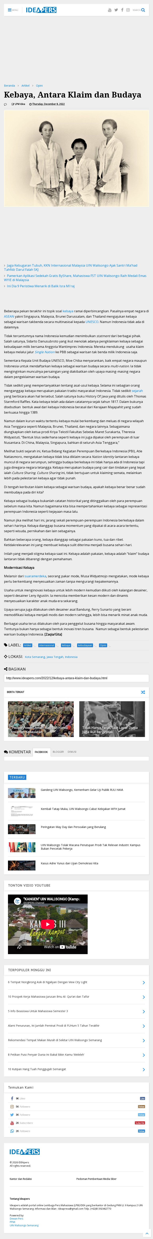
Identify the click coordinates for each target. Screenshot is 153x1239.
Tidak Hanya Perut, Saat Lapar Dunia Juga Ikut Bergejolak (110, 729)
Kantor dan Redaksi (21, 1179)
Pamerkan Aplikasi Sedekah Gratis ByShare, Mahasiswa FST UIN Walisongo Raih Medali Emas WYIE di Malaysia (75, 278)
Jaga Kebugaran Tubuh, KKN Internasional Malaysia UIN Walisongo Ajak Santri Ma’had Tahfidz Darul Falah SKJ (70, 267)
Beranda (9, 85)
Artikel (25, 85)
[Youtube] (109, 9)
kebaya (68, 311)
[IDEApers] (41, 11)
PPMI (12, 1222)
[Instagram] (128, 9)
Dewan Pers (16, 1218)
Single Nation (45, 352)
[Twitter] (116, 9)
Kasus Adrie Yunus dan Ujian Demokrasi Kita (69, 863)
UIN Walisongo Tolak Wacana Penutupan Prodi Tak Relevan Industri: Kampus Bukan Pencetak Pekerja (90, 846)
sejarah (137, 391)
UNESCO (91, 322)
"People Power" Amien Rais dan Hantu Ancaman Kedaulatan (39, 729)
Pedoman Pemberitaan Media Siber (96, 1179)
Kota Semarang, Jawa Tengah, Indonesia (51, 657)
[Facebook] (122, 9)
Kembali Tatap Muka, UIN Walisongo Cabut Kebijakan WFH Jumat (83, 809)
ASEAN (9, 316)
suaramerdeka (35, 576)
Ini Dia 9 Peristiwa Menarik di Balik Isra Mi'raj (41, 286)
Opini (39, 85)
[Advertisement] (76, 49)
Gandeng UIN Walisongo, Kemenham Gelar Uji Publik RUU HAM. (82, 790)
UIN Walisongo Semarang (24, 1225)
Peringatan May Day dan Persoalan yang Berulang (73, 827)
